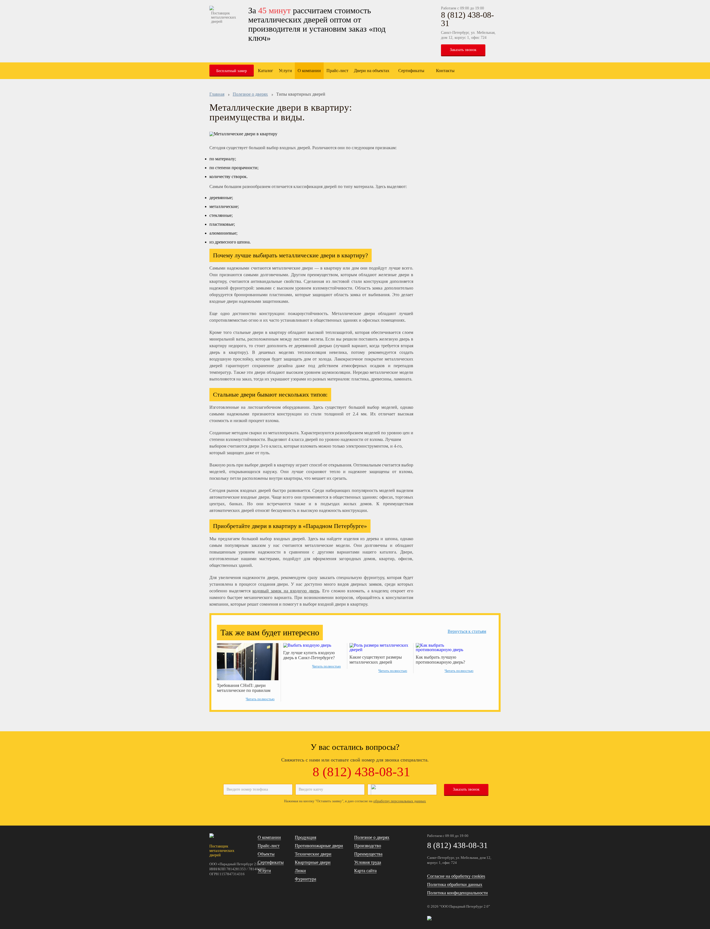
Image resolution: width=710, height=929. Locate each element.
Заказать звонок (463, 50)
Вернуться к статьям (467, 631)
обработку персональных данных (399, 801)
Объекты (266, 854)
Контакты (445, 70)
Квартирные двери (313, 862)
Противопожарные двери (319, 845)
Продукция (305, 837)
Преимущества (368, 854)
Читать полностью (260, 699)
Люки (300, 870)
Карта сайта (365, 870)
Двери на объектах (371, 70)
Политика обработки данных (454, 884)
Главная (216, 94)
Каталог (265, 70)
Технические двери (313, 854)
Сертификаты (411, 70)
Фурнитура (305, 879)
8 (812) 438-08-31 (467, 19)
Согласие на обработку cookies (456, 876)
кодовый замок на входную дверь (285, 590)
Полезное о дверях (250, 94)
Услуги (285, 70)
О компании (309, 70)
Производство (367, 845)
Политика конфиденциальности (457, 892)
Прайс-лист (337, 70)
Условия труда (367, 862)
